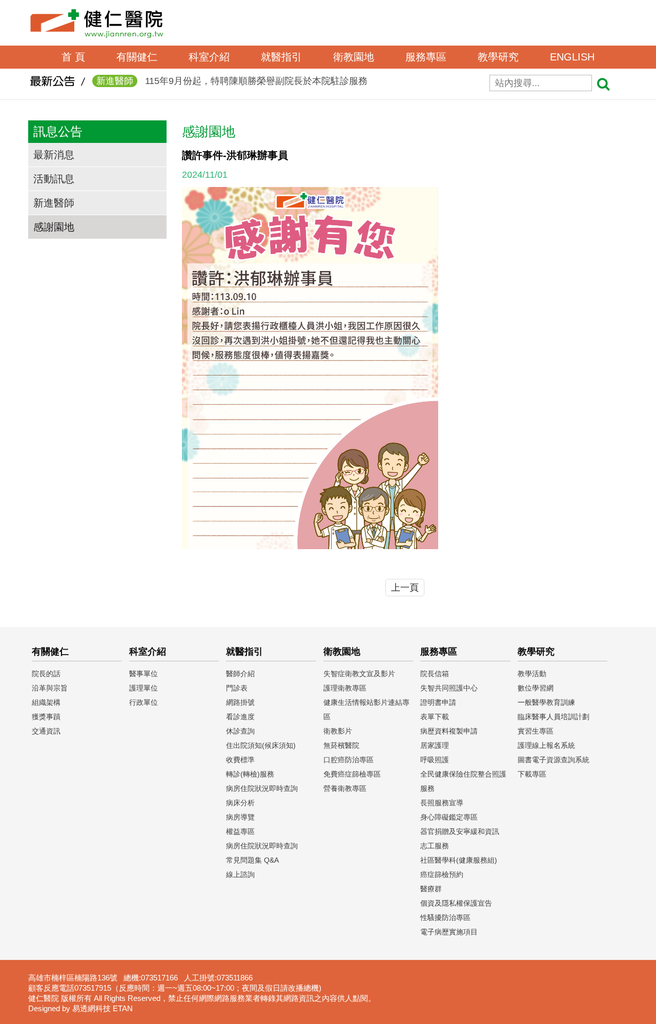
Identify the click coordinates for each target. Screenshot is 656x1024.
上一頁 (405, 587)
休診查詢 (240, 731)
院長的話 (46, 674)
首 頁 (73, 56)
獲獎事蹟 (46, 717)
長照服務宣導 (441, 803)
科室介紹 (209, 56)
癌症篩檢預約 (441, 874)
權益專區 (240, 831)
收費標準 (240, 760)
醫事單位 (143, 674)
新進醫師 (53, 202)
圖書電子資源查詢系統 (553, 760)
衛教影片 (337, 731)
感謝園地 (53, 227)
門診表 (237, 688)
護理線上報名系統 (546, 745)
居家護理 (434, 745)
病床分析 (240, 803)
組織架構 (46, 702)
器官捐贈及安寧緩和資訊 (459, 831)
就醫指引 (281, 56)
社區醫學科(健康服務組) (458, 860)
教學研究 (498, 56)
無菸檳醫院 (341, 745)
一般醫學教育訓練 (546, 702)
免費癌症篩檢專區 (352, 774)
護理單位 (143, 688)
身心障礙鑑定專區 (449, 817)
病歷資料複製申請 (449, 731)
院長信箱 (434, 674)
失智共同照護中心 (449, 688)
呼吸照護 (434, 760)
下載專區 (532, 774)
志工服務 (434, 846)
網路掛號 (240, 702)
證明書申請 (438, 702)
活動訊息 (53, 178)
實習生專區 (536, 731)
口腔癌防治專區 (348, 760)
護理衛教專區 (344, 688)
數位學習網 (536, 688)
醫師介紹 (240, 674)
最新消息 (53, 154)
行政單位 (143, 702)
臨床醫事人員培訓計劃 (553, 717)
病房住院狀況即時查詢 (262, 788)
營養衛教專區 (344, 788)
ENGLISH (572, 56)
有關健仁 (136, 56)
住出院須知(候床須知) (261, 745)
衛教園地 (353, 56)
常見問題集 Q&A (252, 860)
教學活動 (532, 674)
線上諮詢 (240, 874)
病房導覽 (240, 817)
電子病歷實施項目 (449, 932)
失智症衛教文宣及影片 (359, 674)
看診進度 (240, 717)
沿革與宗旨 (50, 688)
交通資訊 (46, 731)
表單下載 (434, 717)
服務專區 (425, 56)
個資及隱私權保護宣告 (456, 903)
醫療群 (431, 889)
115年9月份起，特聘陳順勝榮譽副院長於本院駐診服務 (231, 81)
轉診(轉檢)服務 (250, 774)
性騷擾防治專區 (445, 917)
